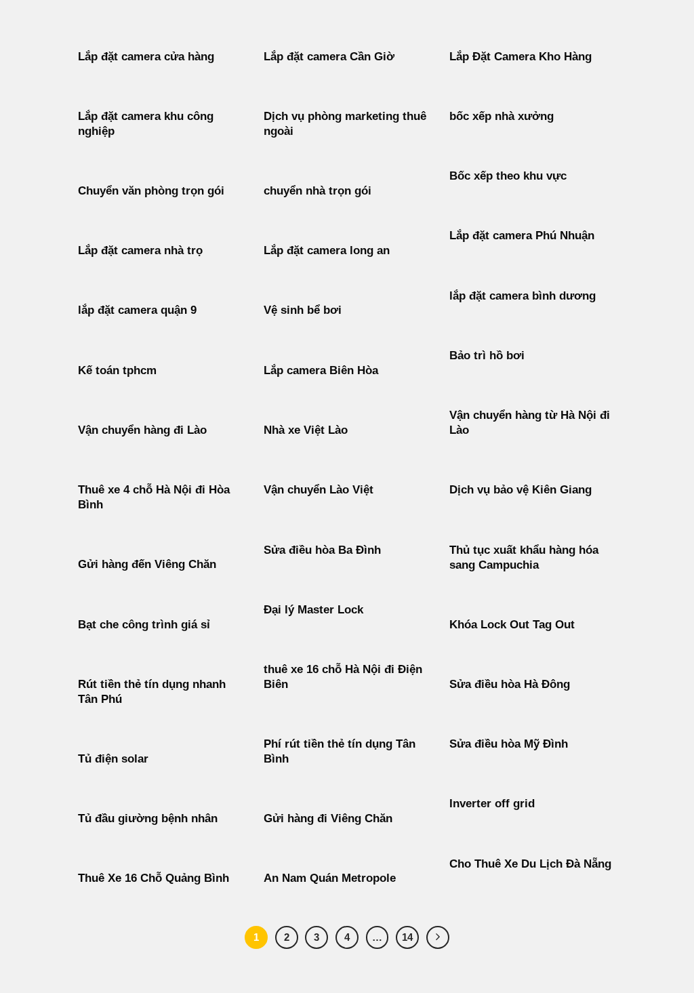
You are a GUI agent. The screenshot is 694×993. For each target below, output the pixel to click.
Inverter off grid (492, 803)
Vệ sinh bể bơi (303, 310)
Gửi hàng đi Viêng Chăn (328, 818)
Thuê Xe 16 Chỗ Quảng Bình (153, 878)
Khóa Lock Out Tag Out (512, 624)
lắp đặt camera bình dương (522, 295)
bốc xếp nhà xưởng (501, 116)
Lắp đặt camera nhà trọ (140, 250)
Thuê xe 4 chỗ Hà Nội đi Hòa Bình (154, 497)
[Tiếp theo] (437, 937)
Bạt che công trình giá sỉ (144, 624)
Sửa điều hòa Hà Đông (509, 684)
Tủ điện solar (113, 758)
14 (407, 937)
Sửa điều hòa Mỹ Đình (508, 743)
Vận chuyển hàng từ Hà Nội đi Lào (529, 423)
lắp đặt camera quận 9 (137, 310)
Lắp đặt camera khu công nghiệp (145, 124)
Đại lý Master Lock (313, 609)
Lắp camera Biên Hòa (321, 370)
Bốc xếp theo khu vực (508, 175)
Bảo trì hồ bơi (487, 355)
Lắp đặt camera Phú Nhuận (521, 235)
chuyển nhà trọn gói (317, 190)
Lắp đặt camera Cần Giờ (329, 56)
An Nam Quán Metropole (330, 878)
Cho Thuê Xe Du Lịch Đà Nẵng (530, 863)
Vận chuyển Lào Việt (318, 489)
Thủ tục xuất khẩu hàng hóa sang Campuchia (523, 557)
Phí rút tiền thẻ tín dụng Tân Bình (339, 751)
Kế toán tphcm (117, 370)
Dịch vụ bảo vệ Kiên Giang (520, 489)
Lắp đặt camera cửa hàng (146, 56)
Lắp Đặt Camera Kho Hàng (520, 56)
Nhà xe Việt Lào (306, 430)
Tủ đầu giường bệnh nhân (148, 818)
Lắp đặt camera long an (327, 250)
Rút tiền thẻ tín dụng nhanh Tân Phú (152, 692)
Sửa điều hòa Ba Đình (322, 550)
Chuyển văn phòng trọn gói (151, 190)
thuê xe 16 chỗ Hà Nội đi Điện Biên (343, 677)
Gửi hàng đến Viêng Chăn (147, 564)
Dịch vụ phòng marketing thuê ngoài (345, 124)
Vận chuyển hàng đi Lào (142, 430)
